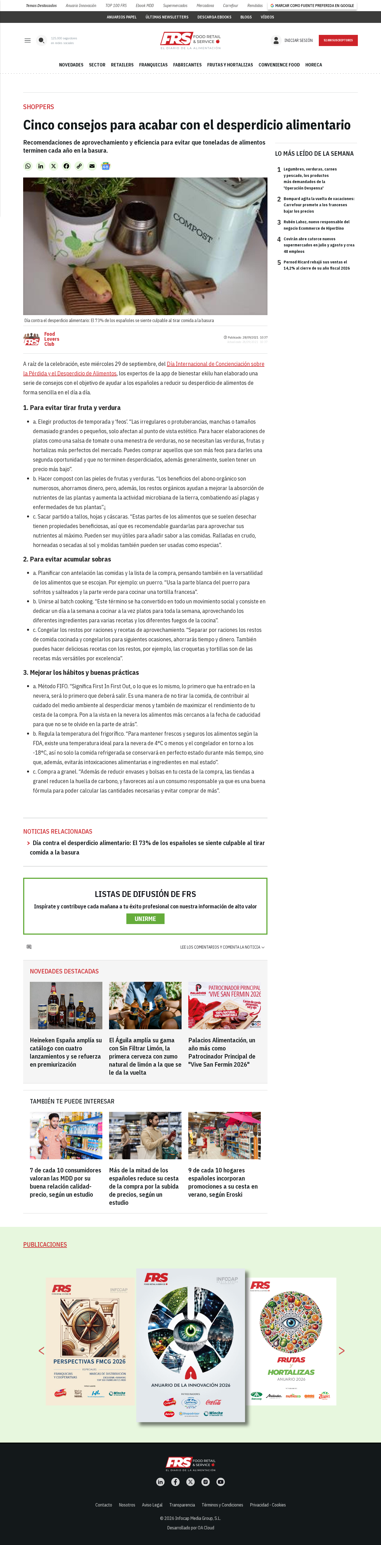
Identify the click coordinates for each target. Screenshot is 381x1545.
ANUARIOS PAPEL (122, 17)
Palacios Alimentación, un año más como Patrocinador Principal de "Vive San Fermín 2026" (221, 1052)
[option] (190, 1345)
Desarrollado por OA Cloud (190, 1527)
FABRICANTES (187, 65)
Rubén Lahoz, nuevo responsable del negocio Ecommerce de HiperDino (313, 225)
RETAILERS (122, 65)
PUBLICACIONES (45, 1244)
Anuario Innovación (81, 5)
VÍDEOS (267, 17)
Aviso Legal (152, 1505)
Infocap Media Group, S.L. (198, 1518)
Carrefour (230, 5)
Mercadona (205, 5)
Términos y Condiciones (222, 1505)
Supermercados (175, 5)
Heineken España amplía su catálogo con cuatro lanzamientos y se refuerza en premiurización (66, 1052)
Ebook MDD (145, 5)
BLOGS (246, 17)
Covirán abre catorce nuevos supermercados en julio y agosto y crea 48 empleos (316, 245)
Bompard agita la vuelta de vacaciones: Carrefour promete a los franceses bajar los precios (316, 205)
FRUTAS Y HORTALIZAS (230, 65)
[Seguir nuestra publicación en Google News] (105, 166)
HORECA (313, 65)
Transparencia (182, 1505)
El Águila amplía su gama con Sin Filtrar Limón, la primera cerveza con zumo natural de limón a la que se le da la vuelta (145, 1056)
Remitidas (255, 5)
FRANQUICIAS (153, 65)
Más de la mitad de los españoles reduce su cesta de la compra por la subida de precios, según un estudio (144, 1186)
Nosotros (127, 1505)
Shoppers (38, 106)
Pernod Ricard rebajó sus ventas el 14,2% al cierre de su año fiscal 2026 (313, 265)
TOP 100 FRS (116, 5)
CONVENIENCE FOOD (279, 65)
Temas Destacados (41, 5)
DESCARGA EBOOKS (214, 17)
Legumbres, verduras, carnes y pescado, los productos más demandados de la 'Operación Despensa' (307, 178)
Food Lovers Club (51, 339)
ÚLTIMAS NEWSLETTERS (167, 17)
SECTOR (97, 65)
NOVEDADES (71, 65)
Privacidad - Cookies (268, 1505)
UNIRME (145, 919)
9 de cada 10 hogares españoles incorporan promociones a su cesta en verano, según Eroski (223, 1182)
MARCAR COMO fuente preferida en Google (314, 5)
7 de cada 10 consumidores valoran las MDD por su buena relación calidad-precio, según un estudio (65, 1182)
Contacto (103, 1505)
